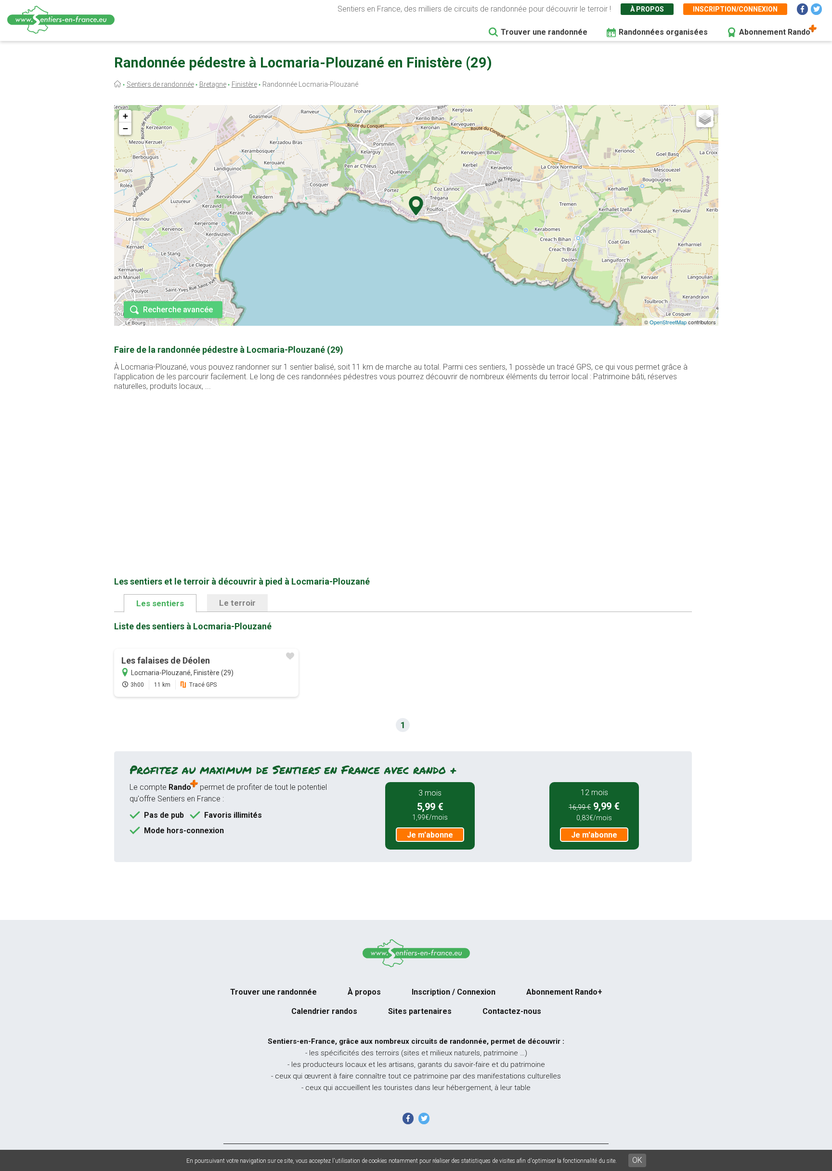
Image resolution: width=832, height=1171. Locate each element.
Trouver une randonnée (544, 32)
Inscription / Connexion (453, 992)
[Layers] (705, 118)
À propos (647, 9)
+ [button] (125, 116)
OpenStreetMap (668, 322)
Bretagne (212, 84)
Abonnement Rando (774, 32)
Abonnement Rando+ (564, 992)
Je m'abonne (430, 834)
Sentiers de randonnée (160, 84)
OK (637, 1160)
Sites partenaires (420, 1011)
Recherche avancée (178, 309)
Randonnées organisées (663, 32)
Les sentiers (160, 603)
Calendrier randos (324, 1011)
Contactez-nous (511, 1011)
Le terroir (237, 603)
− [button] (125, 128)
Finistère (244, 84)
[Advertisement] (403, 468)
